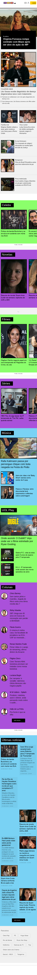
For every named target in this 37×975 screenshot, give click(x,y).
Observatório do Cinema (11, 949)
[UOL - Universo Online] (15, 3)
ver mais (17, 720)
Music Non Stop (22, 940)
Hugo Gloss (24, 935)
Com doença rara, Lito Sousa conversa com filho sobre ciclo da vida (18, 102)
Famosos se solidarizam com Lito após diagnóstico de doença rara (18, 98)
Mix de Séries (7, 940)
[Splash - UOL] (8, 3)
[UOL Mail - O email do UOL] (25, 3)
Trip (29, 945)
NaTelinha (6, 945)
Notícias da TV (19, 945)
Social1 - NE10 (8, 954)
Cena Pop (6, 935)
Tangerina (20, 954)
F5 (15, 935)
